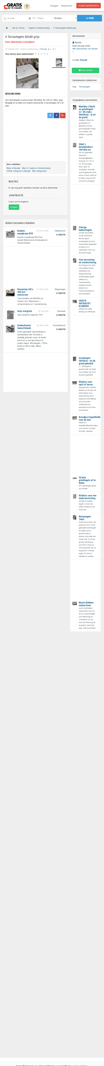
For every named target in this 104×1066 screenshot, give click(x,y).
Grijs (74, 86)
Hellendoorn (60, 231)
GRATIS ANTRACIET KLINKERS (85, 303)
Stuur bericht (87, 70)
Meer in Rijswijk (13, 168)
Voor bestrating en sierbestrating (87, 261)
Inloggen (54, 5)
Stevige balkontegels (85, 228)
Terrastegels (84, 86)
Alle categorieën (39, 171)
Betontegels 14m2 (85, 518)
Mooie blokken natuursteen (86, 604)
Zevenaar (61, 311)
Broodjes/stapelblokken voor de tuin (91, 418)
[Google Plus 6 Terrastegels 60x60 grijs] (63, 115)
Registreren (66, 5)
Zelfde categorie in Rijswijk (18, 171)
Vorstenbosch (59, 325)
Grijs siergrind (24, 311)
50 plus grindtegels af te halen (87, 480)
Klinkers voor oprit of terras (86, 383)
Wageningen (60, 289)
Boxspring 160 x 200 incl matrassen (25, 292)
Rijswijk (44, 49)
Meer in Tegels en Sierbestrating (36, 168)
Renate (78, 42)
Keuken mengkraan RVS (25, 232)
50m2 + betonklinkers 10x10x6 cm (86, 147)
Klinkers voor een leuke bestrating (87, 497)
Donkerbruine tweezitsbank (24, 326)
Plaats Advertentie (89, 5)
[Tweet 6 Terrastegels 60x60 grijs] (50, 115)
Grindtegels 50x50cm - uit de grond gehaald (87, 361)
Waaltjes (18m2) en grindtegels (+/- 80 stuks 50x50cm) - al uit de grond (87, 112)
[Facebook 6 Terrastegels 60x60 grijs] (56, 115)
